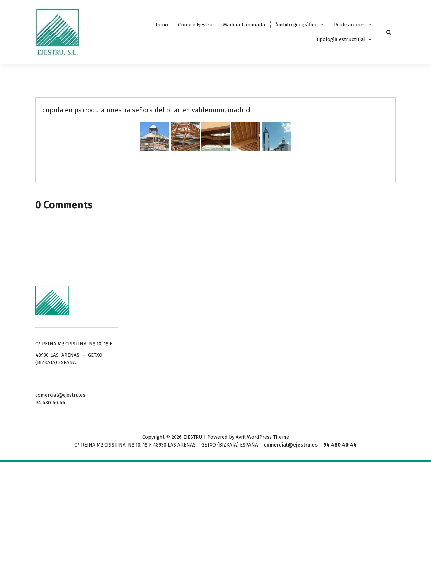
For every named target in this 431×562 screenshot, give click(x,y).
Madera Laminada (244, 25)
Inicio (162, 25)
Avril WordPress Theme (262, 437)
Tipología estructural (341, 39)
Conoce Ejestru (195, 25)
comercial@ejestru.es (291, 445)
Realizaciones (350, 25)
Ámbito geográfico (296, 25)
